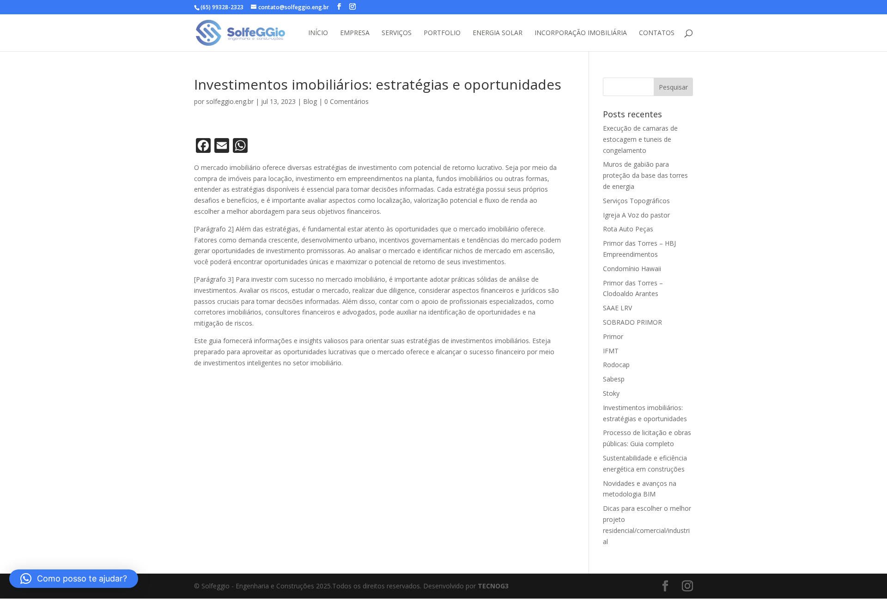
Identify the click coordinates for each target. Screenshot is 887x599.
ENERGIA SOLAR (497, 33)
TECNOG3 (493, 585)
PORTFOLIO (442, 33)
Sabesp (614, 379)
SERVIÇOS (397, 33)
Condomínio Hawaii (632, 268)
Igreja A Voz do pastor (636, 215)
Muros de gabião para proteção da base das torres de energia (645, 175)
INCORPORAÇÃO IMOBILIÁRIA (581, 33)
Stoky (611, 393)
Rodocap (616, 364)
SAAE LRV (617, 307)
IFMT (611, 350)
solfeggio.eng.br (230, 101)
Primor (613, 336)
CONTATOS (656, 33)
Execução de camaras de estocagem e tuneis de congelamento (640, 139)
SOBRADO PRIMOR (632, 322)
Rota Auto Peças (628, 228)
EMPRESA (355, 33)
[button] (73, 578)
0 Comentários (346, 101)
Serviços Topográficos (636, 200)
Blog (310, 101)
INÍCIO (318, 33)
